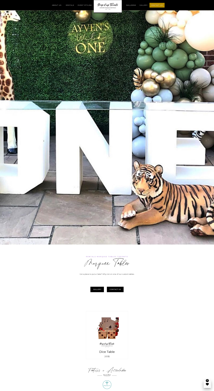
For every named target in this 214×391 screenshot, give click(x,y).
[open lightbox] (107, 329)
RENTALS (70, 5)
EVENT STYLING (85, 5)
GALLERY (144, 5)
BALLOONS (131, 5)
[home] (108, 6)
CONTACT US (157, 5)
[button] (56, 5)
